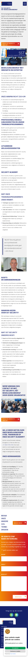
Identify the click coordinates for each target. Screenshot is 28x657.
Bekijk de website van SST (8, 44)
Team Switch (13, 653)
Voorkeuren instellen (15, 651)
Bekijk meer (18, 523)
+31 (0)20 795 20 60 (7, 445)
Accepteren (15, 648)
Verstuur (18, 597)
